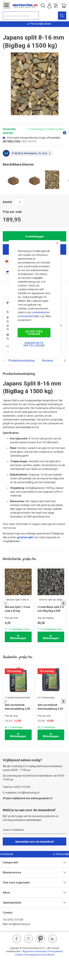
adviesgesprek (40, 798)
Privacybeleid (55, 951)
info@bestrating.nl (19, 924)
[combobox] (21, 15)
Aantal (7, 202)
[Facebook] (17, 939)
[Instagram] (28, 939)
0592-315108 (15, 919)
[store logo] (25, 5)
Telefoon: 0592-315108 (16, 787)
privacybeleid (25, 316)
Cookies (19, 954)
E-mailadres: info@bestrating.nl (21, 792)
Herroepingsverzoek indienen (39, 954)
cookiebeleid (39, 312)
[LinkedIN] (52, 939)
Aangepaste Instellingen (34, 344)
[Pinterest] (40, 939)
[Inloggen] (49, 5)
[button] (31, 118)
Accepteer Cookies (34, 332)
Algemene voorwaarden (35, 951)
